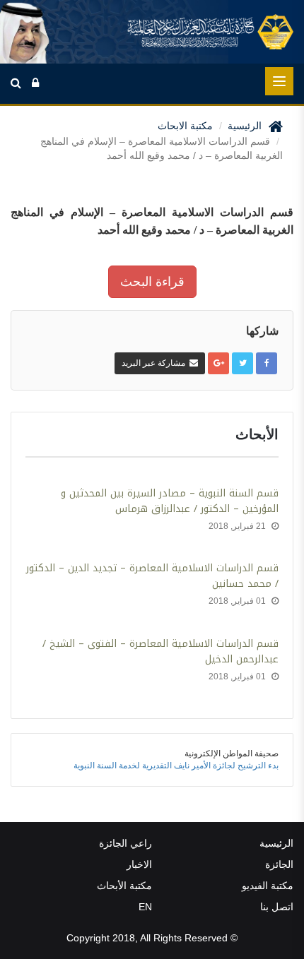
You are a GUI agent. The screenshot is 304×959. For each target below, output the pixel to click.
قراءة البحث (152, 282)
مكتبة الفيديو (267, 885)
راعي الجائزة (125, 843)
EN (145, 906)
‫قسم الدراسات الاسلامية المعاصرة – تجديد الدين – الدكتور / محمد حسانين (152, 576)
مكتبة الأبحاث (124, 885)
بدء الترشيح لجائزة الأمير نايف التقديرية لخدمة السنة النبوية (176, 765)
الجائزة (279, 864)
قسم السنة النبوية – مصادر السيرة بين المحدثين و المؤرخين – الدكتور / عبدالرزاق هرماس (170, 501)
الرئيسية (245, 125)
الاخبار (139, 864)
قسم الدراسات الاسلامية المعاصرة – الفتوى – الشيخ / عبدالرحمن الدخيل (160, 651)
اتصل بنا (276, 906)
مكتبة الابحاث (185, 125)
